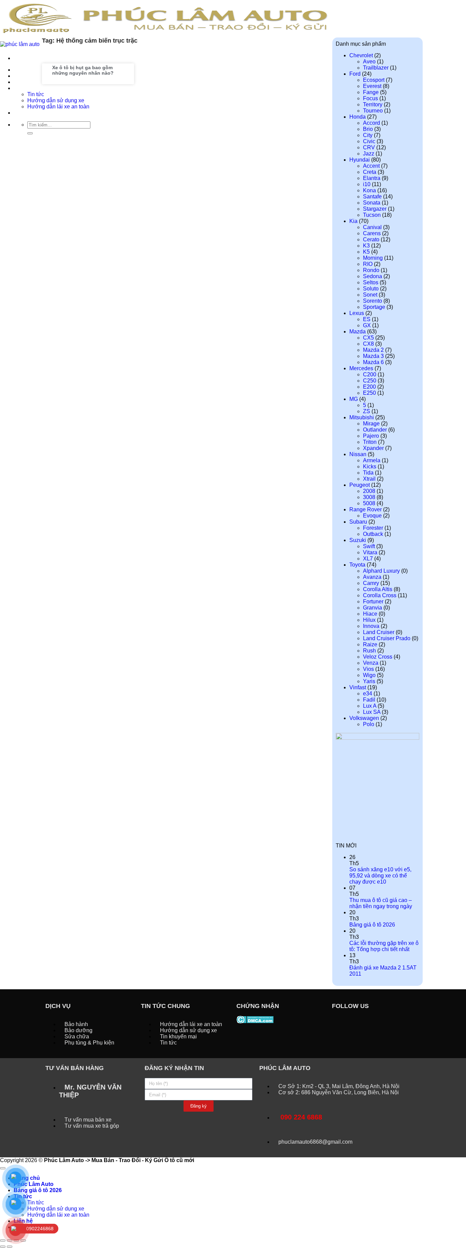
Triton (370, 442)
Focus (370, 98)
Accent (371, 166)
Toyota (357, 565)
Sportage (374, 307)
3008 (369, 497)
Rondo (371, 270)
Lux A (369, 706)
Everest (372, 86)
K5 (366, 252)
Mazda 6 (373, 362)
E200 (369, 387)
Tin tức (35, 1202)
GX (367, 325)
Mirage (371, 423)
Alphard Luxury (381, 571)
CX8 (368, 344)
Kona (369, 190)
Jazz (368, 153)
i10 (366, 184)
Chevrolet (361, 55)
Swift (369, 546)
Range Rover (365, 509)
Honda (357, 117)
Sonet (370, 295)
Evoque (372, 515)
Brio (368, 129)
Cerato (371, 239)
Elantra (371, 178)
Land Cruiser (378, 632)
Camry (371, 583)
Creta (369, 172)
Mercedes (361, 368)
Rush (369, 650)
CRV (369, 147)
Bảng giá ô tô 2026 (372, 925)
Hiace (370, 614)
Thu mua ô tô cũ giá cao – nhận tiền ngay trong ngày (380, 903)
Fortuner (373, 601)
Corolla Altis (377, 589)
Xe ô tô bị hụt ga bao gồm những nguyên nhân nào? (83, 70)
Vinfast (357, 687)
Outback (373, 534)
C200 (369, 374)
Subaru (358, 522)
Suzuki (357, 540)
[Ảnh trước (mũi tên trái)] (2, 1247)
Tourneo (373, 111)
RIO (368, 264)
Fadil (369, 700)
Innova (371, 626)
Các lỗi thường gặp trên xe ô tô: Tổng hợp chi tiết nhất (384, 946)
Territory (372, 104)
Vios (368, 669)
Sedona (372, 276)
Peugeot (359, 485)
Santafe (372, 196)
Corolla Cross (379, 595)
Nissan (357, 454)
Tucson (372, 215)
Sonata (371, 203)
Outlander (375, 430)
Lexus (356, 313)
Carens (372, 233)
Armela (371, 460)
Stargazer (375, 209)
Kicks (369, 466)
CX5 (368, 338)
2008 (369, 491)
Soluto (371, 288)
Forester (373, 528)
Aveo (369, 61)
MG (353, 399)
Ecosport (373, 80)
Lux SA (371, 712)
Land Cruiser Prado (386, 638)
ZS (366, 411)
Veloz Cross (377, 657)
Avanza (372, 577)
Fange (371, 92)
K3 (366, 246)
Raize (370, 644)
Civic (369, 141)
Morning (373, 258)
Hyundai (359, 160)
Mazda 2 (373, 350)
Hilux (369, 620)
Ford (355, 74)
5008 (369, 503)
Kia (353, 221)
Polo (368, 724)
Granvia (372, 608)
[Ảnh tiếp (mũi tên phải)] (9, 1247)
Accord (371, 123)
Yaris (369, 681)
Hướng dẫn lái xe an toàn (58, 1215)
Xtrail (369, 479)
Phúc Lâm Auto (34, 1184)
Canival (372, 227)
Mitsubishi (361, 417)
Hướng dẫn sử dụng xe (55, 1209)
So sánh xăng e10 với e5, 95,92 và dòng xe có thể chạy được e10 (380, 876)
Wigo (369, 675)
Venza (370, 663)
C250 (369, 381)
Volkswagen (364, 718)
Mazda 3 (373, 356)
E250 (369, 393)
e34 (367, 693)
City (368, 135)
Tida (368, 473)
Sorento (372, 301)
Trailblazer (376, 68)
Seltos (370, 282)
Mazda (357, 331)
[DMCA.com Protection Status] (255, 1019)
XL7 (368, 558)
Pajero (371, 436)
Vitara (370, 552)
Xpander (373, 448)
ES (366, 319)
